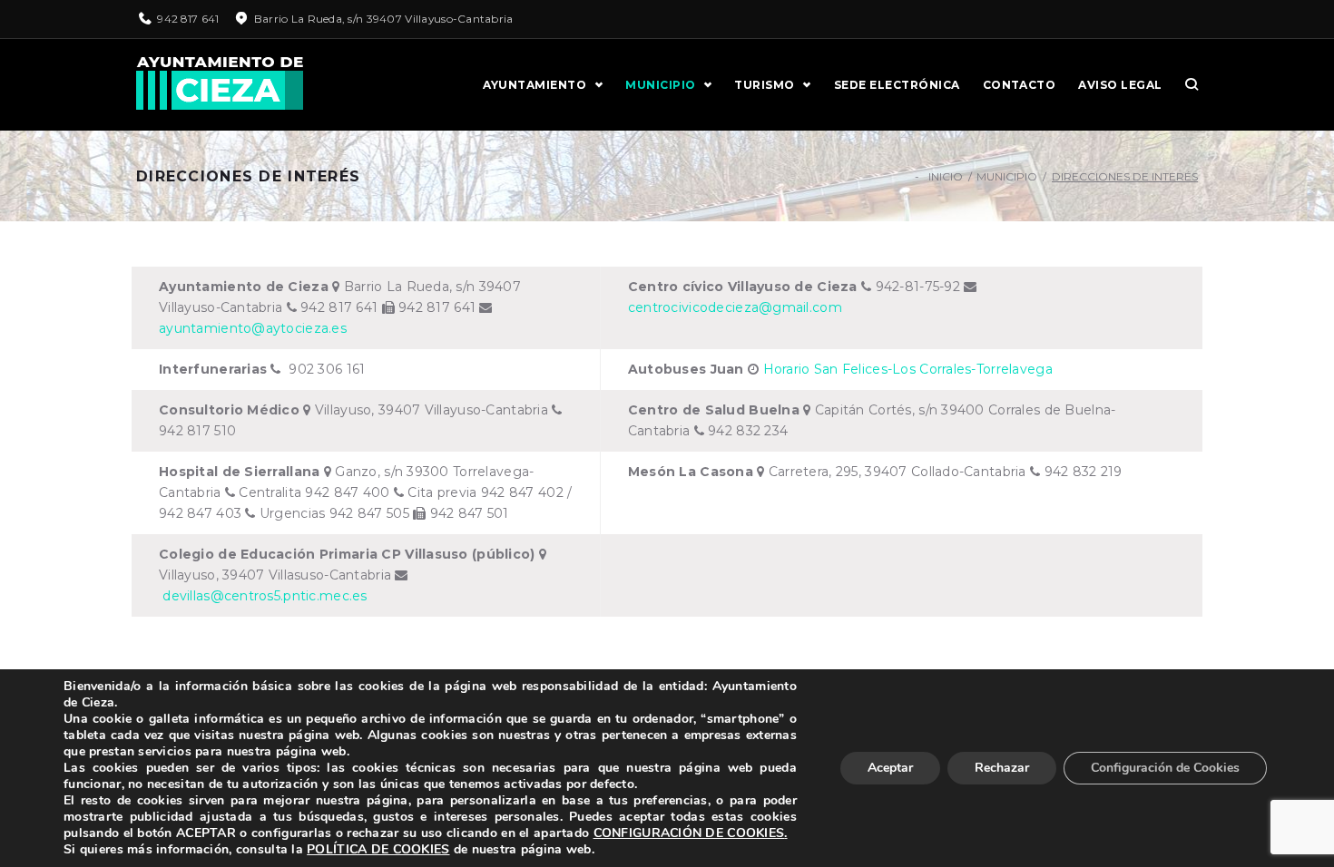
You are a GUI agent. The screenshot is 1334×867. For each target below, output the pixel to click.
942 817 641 (188, 18)
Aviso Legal (1120, 85)
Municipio (660, 85)
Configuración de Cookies (1165, 767)
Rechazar (1002, 767)
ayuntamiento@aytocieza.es (253, 328)
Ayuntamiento (534, 85)
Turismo (764, 85)
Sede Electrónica (897, 85)
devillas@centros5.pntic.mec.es (263, 596)
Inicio (945, 176)
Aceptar (890, 767)
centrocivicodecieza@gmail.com (735, 307)
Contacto (1019, 85)
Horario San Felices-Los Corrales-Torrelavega (908, 369)
